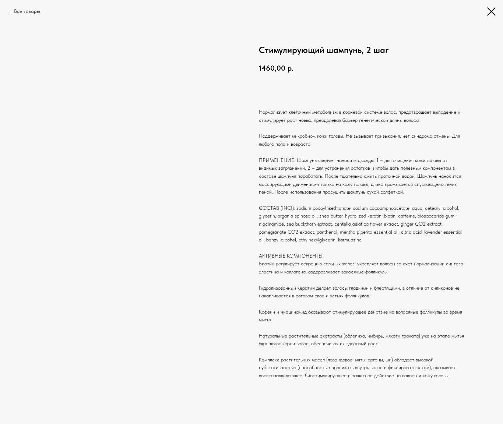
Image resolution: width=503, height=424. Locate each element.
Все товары (27, 11)
